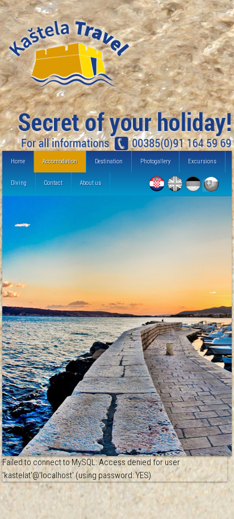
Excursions (202, 161)
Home (18, 161)
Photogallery (155, 161)
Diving (19, 183)
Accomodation (60, 161)
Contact (53, 183)
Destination (109, 161)
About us (90, 183)
